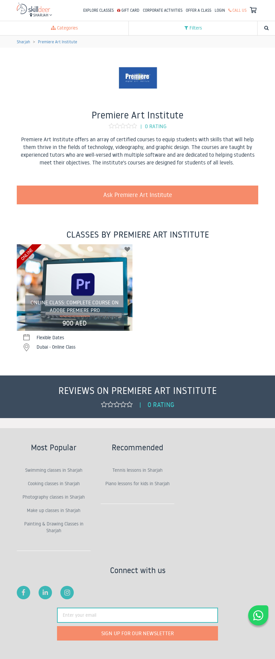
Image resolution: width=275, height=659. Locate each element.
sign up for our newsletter (137, 633)
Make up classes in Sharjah (53, 510)
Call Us (238, 10)
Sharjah (40, 15)
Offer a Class (198, 10)
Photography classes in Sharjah (53, 497)
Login (220, 10)
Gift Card (130, 10)
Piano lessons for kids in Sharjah (137, 483)
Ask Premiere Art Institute (137, 195)
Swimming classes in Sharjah (53, 470)
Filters (195, 28)
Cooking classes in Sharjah (54, 483)
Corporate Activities (162, 10)
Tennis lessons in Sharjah (137, 470)
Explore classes (98, 10)
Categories (67, 28)
